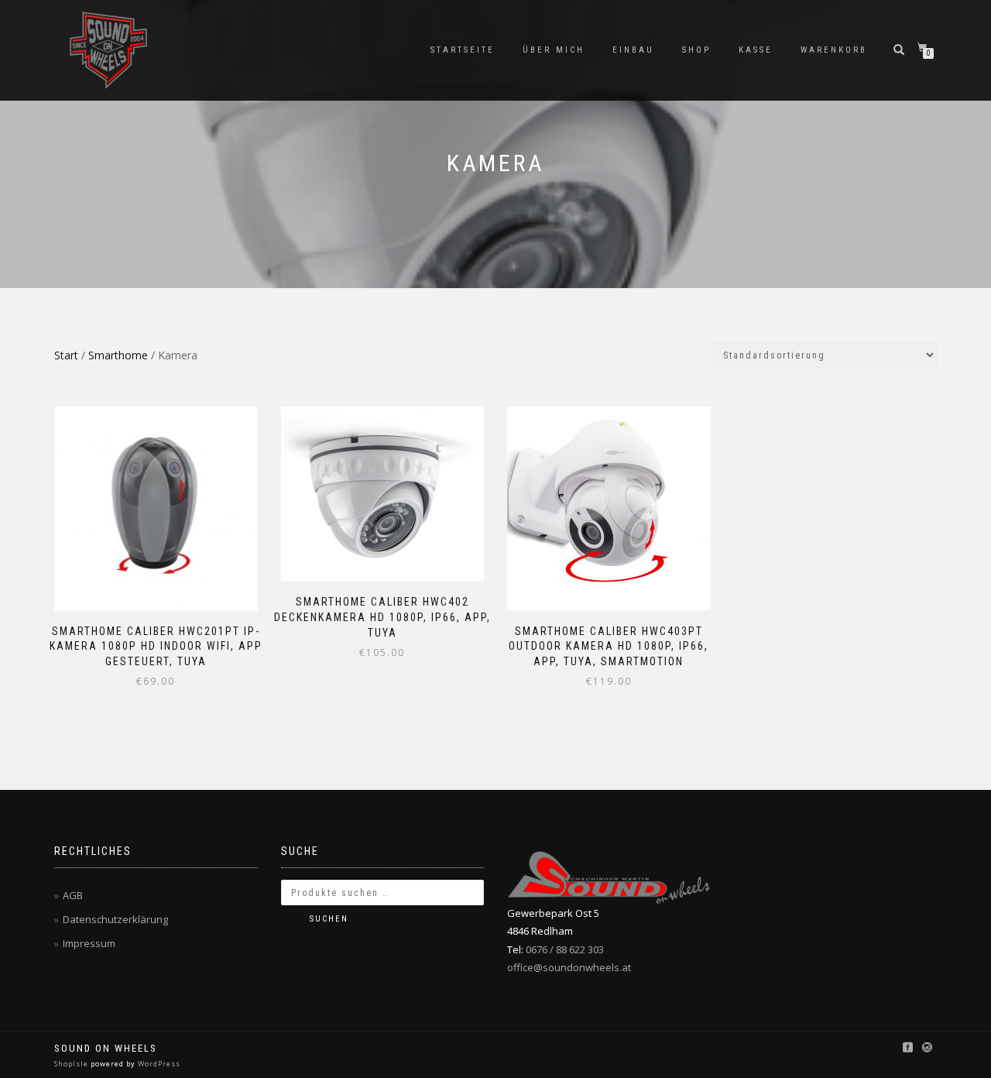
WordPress (157, 1064)
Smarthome (118, 355)
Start (66, 355)
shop (696, 50)
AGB (73, 895)
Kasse (756, 50)
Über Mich (554, 50)
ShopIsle (72, 1064)
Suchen (329, 919)
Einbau (633, 50)
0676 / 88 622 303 (565, 949)
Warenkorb (834, 50)
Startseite (462, 50)
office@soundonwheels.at (569, 967)
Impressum (89, 943)
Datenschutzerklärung (115, 919)
